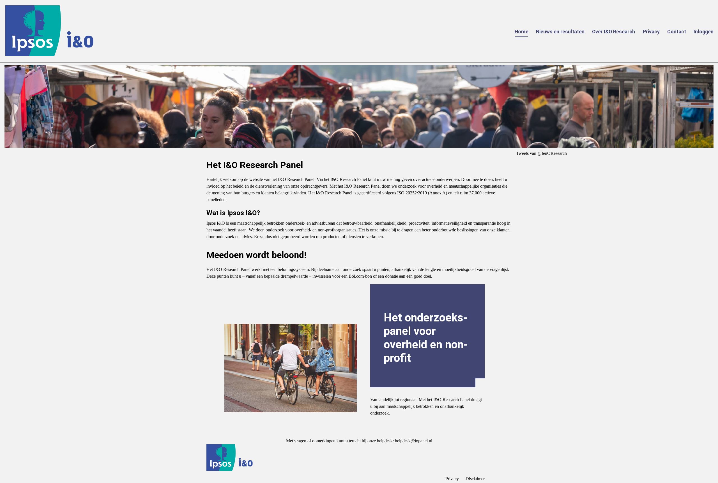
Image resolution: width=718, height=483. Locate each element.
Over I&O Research (613, 31)
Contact (676, 31)
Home (521, 31)
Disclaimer (475, 478)
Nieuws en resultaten (560, 31)
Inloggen (704, 31)
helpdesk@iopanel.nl (413, 440)
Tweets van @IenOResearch (541, 153)
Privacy (651, 31)
